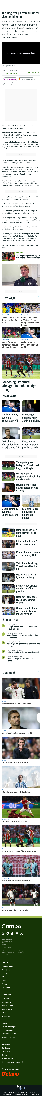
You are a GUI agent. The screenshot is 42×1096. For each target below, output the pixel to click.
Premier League (11, 79)
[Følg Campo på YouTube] (16, 933)
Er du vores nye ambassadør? (12, 1062)
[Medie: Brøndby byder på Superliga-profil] (11, 406)
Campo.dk (4, 938)
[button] (21, 275)
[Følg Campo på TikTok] (12, 933)
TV (3, 977)
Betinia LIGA (6, 1002)
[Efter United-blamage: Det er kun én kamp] (8, 544)
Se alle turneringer (8, 1037)
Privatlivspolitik (7, 1059)
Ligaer (4, 980)
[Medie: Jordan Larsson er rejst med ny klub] (8, 555)
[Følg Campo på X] (21, 933)
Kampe (4, 973)
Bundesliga (6, 1016)
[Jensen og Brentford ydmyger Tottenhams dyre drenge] (21, 366)
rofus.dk (25, 1094)
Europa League (7, 1030)
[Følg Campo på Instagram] (3, 933)
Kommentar (6, 987)
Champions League (9, 1027)
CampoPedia (6, 1051)
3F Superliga (6, 998)
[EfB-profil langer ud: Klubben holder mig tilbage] (31, 501)
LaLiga (4, 1013)
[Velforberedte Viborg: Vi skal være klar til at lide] (8, 566)
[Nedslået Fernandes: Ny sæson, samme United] (8, 599)
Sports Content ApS (7, 939)
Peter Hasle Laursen (11, 73)
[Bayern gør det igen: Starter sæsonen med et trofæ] (8, 487)
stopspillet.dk (7, 1094)
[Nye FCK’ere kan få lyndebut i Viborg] (8, 577)
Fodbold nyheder (8, 966)
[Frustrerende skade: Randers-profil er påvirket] (31, 433)
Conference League (9, 1034)
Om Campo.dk (7, 1048)
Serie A (4, 1020)
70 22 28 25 (31, 1092)
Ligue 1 (4, 1023)
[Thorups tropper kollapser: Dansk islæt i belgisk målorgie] (8, 465)
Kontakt (4, 1055)
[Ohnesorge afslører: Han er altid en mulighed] (31, 406)
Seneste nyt (6, 970)
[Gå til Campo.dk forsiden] (11, 929)
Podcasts (5, 984)
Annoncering (6, 1044)
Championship (7, 1009)
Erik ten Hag (8, 84)
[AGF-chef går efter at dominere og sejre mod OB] (11, 433)
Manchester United (27, 79)
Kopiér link (35, 72)
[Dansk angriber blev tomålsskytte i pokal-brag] (8, 532)
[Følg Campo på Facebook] (7, 933)
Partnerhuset (11, 952)
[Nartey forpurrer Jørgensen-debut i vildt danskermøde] (8, 476)
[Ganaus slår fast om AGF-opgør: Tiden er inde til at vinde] (8, 611)
